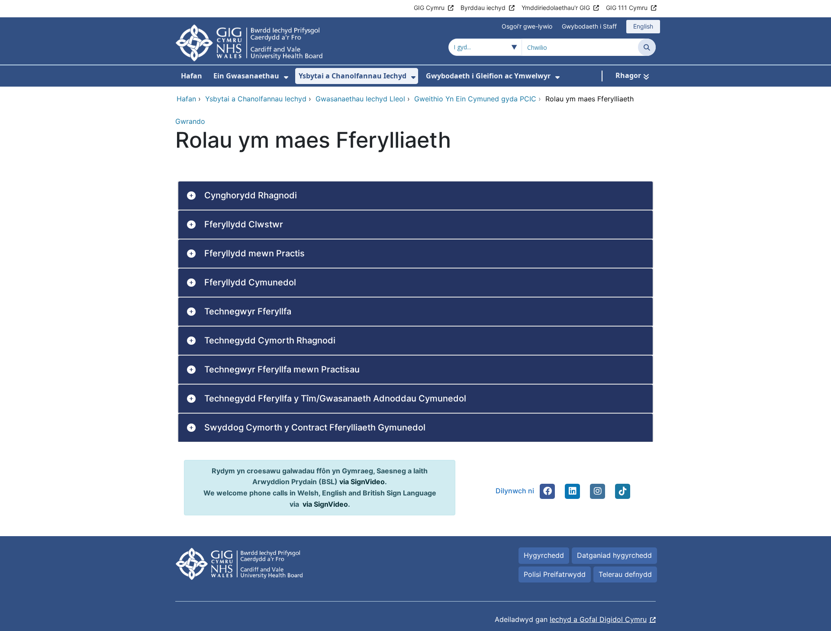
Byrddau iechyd (483, 7)
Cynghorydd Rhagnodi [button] (250, 195)
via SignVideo (362, 481)
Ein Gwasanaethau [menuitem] (246, 76)
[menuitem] (286, 77)
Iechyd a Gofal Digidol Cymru (598, 619)
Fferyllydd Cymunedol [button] (250, 282)
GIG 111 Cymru (626, 7)
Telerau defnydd (625, 574)
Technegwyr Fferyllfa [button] (247, 311)
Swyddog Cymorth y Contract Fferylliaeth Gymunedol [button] (314, 427)
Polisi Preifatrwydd (555, 574)
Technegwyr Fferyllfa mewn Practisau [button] (282, 369)
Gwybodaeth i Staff (589, 26)
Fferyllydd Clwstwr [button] (243, 224)
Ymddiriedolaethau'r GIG (556, 7)
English (643, 26)
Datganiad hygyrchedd (614, 555)
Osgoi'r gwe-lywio (527, 26)
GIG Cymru (429, 7)
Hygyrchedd (544, 555)
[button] (547, 491)
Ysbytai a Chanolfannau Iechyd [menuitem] (352, 76)
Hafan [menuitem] (191, 76)
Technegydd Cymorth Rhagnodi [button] (269, 340)
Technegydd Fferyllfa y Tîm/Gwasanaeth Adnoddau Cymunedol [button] (335, 398)
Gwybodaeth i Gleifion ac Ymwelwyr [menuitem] (488, 76)
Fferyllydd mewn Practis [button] (254, 253)
